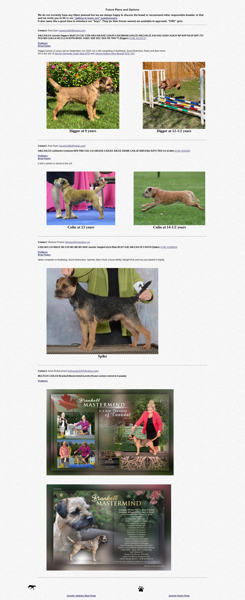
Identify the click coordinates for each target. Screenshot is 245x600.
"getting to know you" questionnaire (95, 18)
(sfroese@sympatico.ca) (77, 242)
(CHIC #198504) (168, 247)
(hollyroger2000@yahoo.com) (83, 371)
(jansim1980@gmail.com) (72, 30)
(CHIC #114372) (137, 38)
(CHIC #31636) (182, 151)
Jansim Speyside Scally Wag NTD (72, 53)
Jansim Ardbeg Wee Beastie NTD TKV (115, 53)
